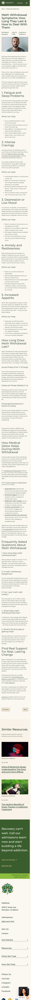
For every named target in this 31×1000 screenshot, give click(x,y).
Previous (6, 709)
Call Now (20, 3)
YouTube (5, 979)
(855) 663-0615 (8, 922)
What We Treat (9, 956)
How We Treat (8, 964)
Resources (7, 948)
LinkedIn (5, 987)
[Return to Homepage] (8, 3)
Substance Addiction (12, 9)
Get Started (7, 940)
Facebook (6, 991)
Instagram (6, 983)
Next (25, 709)
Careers (5, 933)
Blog (3, 9)
